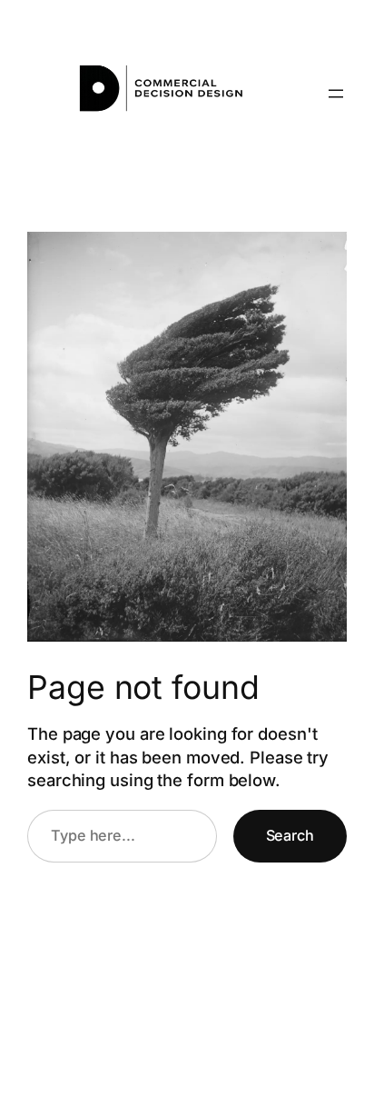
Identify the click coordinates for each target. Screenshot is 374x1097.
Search (290, 835)
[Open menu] (336, 94)
